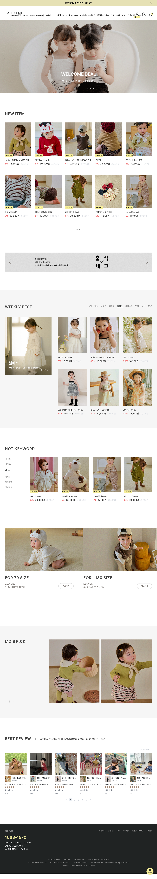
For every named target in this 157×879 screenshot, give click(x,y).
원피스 (120, 306)
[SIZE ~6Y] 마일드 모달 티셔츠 (17, 160)
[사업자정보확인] (124, 863)
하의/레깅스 (62, 15)
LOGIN (137, 14)
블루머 (8, 474)
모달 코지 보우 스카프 (103, 212)
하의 (96, 306)
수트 (7, 469)
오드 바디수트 (128, 357)
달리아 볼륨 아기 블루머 (44, 212)
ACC (124, 15)
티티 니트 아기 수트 (130, 410)
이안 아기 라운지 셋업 (134, 160)
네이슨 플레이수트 (132, 212)
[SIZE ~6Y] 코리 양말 (133, 496)
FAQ (118, 831)
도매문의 (149, 831)
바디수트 (129, 306)
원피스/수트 (73, 15)
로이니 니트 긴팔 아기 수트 (100, 357)
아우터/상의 (50, 15)
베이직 (111, 306)
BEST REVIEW (18, 738)
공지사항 (110, 831)
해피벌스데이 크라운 (42, 160)
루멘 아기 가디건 (101, 160)
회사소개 (101, 831)
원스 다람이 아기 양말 (101, 496)
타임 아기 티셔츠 (11, 212)
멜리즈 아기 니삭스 (37, 496)
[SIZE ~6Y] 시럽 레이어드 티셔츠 (78, 160)
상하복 (103, 306)
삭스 (143, 306)
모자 (118, 15)
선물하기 (131, 15)
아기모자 (9, 487)
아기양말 (10, 480)
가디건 (8, 458)
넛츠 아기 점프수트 (65, 357)
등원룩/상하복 (103, 15)
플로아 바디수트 (64, 410)
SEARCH (144, 14)
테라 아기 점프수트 (72, 212)
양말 (112, 15)
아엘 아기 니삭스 (68, 496)
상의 (90, 306)
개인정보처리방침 (137, 831)
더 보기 (78, 229)
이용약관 (125, 831)
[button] (153, 56)
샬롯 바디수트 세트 (97, 410)
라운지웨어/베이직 (87, 15)
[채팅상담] (150, 871)
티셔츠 (8, 464)
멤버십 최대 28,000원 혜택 (78, 3)
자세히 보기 (13, 685)
